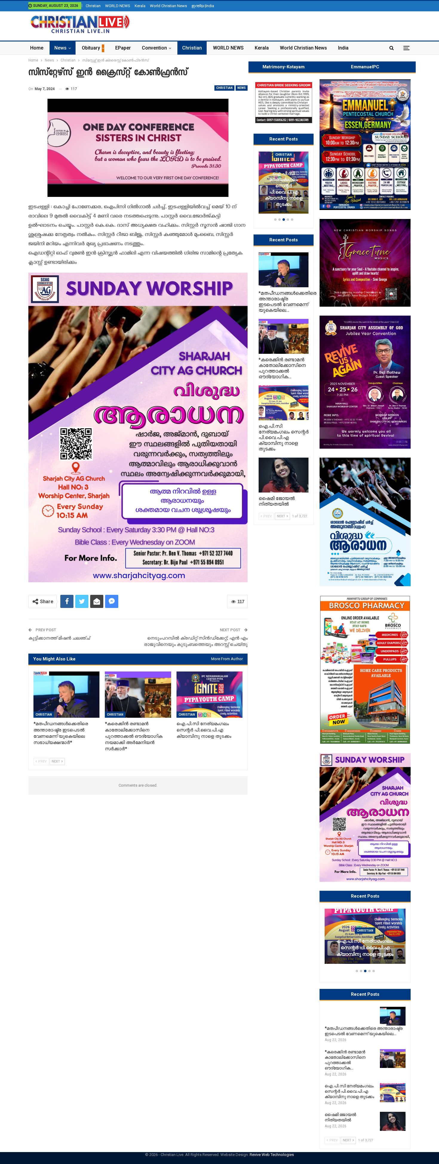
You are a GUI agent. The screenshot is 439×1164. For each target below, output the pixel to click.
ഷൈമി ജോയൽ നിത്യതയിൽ (365, 954)
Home (36, 48)
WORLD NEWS (117, 6)
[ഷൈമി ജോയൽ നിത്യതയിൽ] (365, 936)
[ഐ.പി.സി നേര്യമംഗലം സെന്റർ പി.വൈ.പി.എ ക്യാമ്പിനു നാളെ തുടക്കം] (209, 694)
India (343, 48)
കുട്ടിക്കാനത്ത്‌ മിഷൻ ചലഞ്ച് (59, 638)
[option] (365, 939)
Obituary (91, 48)
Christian (93, 6)
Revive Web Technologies (272, 1154)
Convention (154, 48)
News (60, 48)
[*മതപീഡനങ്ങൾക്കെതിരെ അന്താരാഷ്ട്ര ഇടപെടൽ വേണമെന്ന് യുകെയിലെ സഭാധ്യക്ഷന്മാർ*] (66, 694)
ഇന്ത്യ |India (202, 6)
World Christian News (168, 6)
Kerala (140, 6)
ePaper (123, 48)
